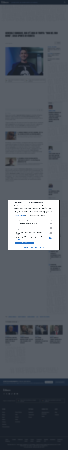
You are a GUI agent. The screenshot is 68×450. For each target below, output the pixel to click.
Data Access (34, 247)
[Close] (57, 202)
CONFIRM (24, 242)
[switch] (50, 223)
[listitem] (34, 220)
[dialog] (34, 225)
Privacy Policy (41, 247)
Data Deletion (26, 247)
